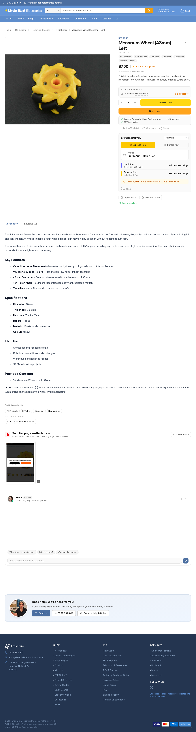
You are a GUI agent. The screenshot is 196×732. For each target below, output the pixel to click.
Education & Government (115, 665)
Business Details (111, 680)
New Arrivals (141, 57)
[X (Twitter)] (151, 687)
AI (117, 18)
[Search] (149, 10)
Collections (20, 30)
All (10, 18)
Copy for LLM (130, 197)
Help (94, 18)
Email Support (110, 660)
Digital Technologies (65, 655)
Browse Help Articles (95, 613)
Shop (31, 18)
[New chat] (181, 499)
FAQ (105, 690)
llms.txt (154, 670)
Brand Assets (109, 685)
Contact (106, 18)
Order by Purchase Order (116, 675)
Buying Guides (62, 685)
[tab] (138, 145)
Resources (45, 18)
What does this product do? (21, 552)
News (21, 18)
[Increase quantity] (135, 102)
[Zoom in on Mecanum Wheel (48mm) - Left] (57, 89)
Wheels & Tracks (128, 61)
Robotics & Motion (41, 30)
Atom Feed (156, 660)
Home (8, 30)
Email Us (42, 613)
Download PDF (182, 434)
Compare (151, 128)
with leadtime (141, 93)
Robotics (62, 30)
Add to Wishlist (131, 128)
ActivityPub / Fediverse (163, 655)
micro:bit (59, 670)
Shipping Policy (111, 694)
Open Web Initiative (161, 650)
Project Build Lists (63, 680)
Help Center (109, 650)
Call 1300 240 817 (112, 655)
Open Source (61, 690)
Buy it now (154, 111)
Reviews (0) (30, 223)
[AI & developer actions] (187, 42)
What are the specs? (67, 552)
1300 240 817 (65, 613)
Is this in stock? (46, 552)
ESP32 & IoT (61, 675)
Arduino (58, 665)
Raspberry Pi (61, 660)
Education (63, 18)
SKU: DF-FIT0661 (126, 53)
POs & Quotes (110, 670)
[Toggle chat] (186, 499)
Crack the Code (63, 694)
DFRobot (167, 57)
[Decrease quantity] (122, 102)
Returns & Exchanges (114, 699)
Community (81, 18)
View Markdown (152, 197)
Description (12, 223)
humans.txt (156, 675)
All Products (125, 57)
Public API (156, 665)
